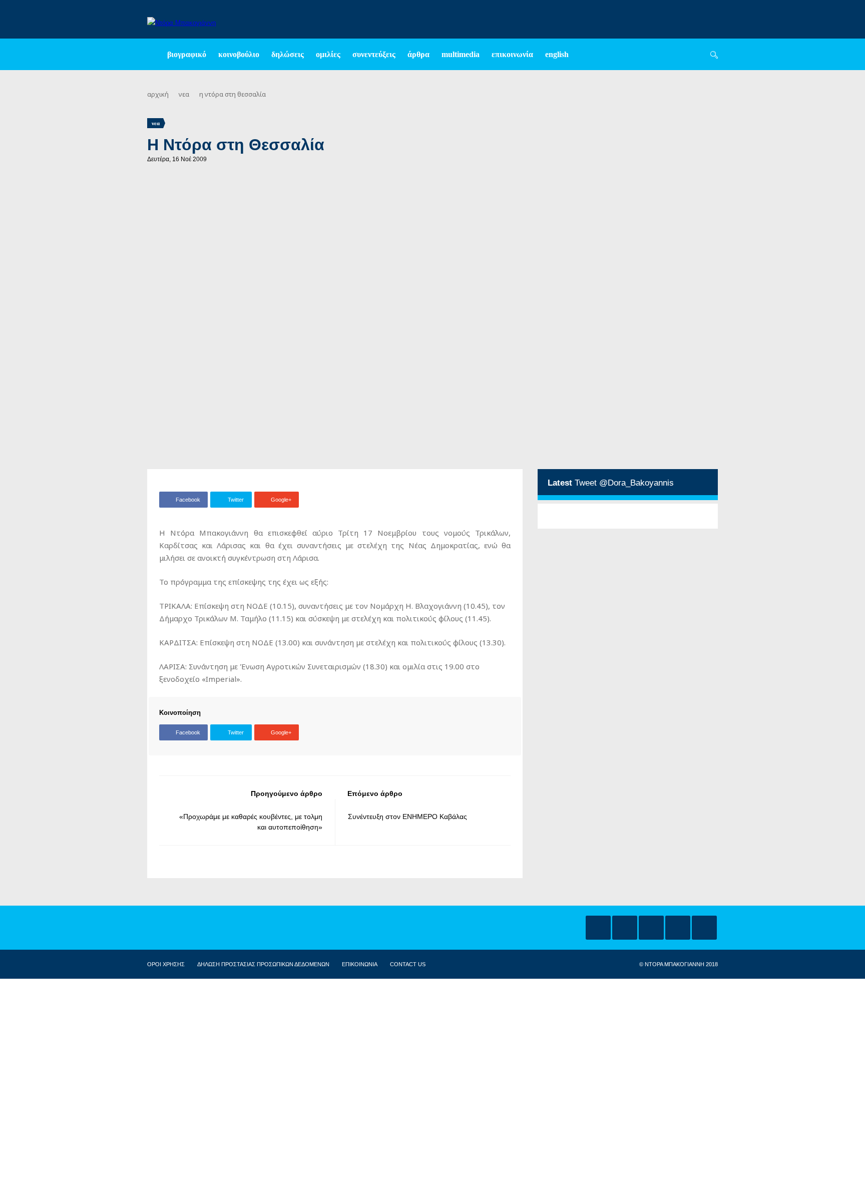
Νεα (184, 94)
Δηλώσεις (287, 54)
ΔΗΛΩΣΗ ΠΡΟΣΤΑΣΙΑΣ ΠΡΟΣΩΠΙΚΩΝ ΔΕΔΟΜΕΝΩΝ (263, 964)
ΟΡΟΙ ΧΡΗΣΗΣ (166, 964)
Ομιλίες (328, 54)
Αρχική (158, 94)
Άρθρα (418, 54)
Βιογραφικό (186, 54)
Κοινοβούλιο (238, 54)
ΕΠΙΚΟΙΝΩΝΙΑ (359, 964)
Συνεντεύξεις (373, 54)
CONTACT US (407, 964)
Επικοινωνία (512, 54)
